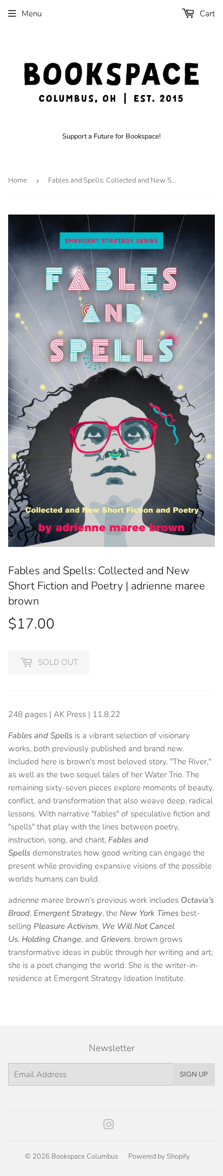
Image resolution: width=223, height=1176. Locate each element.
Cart (206, 13)
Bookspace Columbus (84, 1156)
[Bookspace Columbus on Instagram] (108, 1126)
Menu (32, 13)
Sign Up (194, 1074)
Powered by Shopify (159, 1156)
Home (17, 180)
